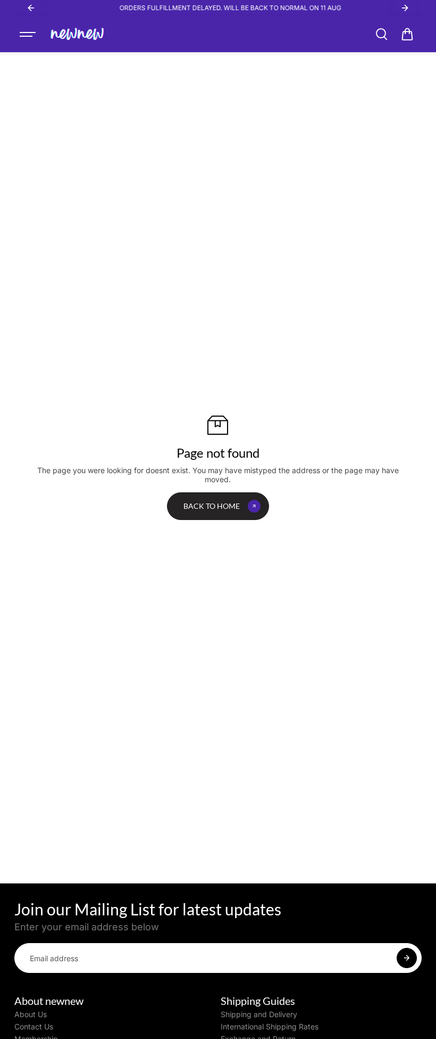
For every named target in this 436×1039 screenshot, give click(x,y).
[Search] (381, 34)
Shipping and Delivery (259, 1014)
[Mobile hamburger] (28, 34)
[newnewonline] (78, 34)
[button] (407, 34)
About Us (30, 1014)
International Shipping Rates (269, 1026)
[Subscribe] (407, 958)
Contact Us (33, 1026)
